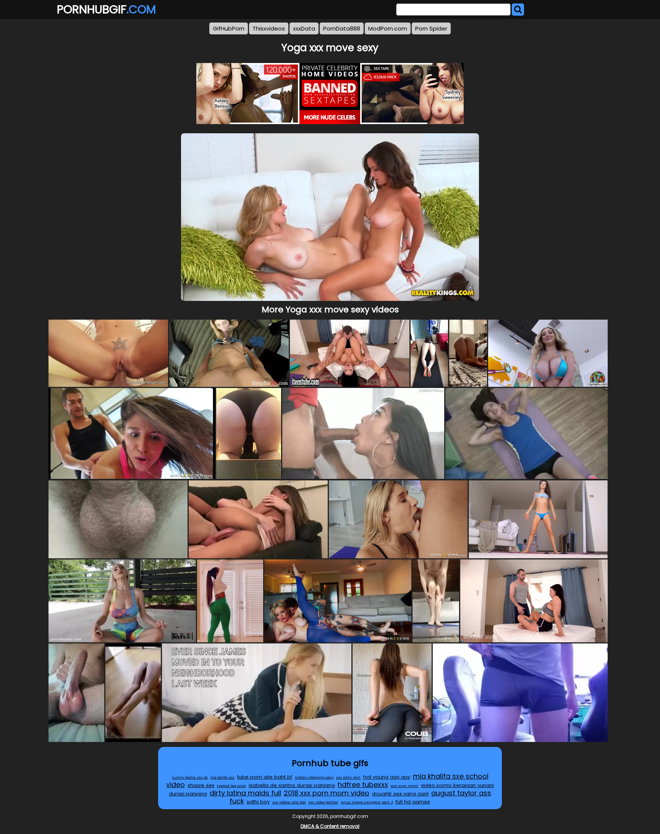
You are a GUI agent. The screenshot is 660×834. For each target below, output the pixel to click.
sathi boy (258, 801)
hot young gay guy (386, 777)
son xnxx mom (404, 785)
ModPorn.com (387, 28)
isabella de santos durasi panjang (292, 785)
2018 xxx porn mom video (326, 793)
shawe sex (201, 785)
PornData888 (341, 28)
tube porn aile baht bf (264, 777)
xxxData (304, 28)
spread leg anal (231, 785)
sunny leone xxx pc (190, 777)
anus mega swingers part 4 (367, 802)
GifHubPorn (228, 28)
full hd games (413, 801)
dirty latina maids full (245, 793)
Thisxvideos (268, 28)
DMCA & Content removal (330, 826)
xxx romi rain (348, 777)
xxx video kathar (323, 802)
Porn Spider (431, 28)
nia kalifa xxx (222, 777)
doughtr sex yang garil (400, 793)
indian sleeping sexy (314, 777)
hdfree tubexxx (363, 784)
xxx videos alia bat (289, 802)
